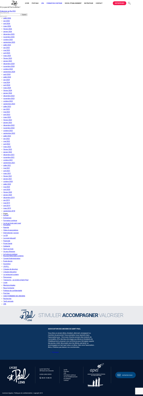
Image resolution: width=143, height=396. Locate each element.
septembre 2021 (9, 163)
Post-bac (6, 293)
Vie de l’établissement (70, 377)
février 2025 (7, 58)
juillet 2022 (7, 136)
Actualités (7, 225)
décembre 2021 (9, 155)
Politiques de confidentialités (23, 393)
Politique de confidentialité (12, 290)
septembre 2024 (9, 72)
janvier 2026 (7, 31)
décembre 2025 (9, 34)
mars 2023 (7, 117)
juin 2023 (6, 109)
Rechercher (7, 299)
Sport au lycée (8, 249)
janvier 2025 (7, 61)
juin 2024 (6, 80)
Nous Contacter (8, 288)
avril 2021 (6, 171)
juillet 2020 (7, 184)
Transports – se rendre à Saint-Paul (15, 280)
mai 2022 (6, 141)
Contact (66, 380)
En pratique (67, 378)
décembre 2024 (9, 64)
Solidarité (6, 246)
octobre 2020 (8, 181)
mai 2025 (6, 50)
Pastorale (6, 241)
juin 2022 (6, 139)
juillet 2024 (7, 77)
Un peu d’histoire (9, 251)
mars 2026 (7, 26)
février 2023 (7, 120)
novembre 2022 (9, 128)
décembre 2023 (9, 96)
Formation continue (10, 220)
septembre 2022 (9, 133)
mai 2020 (6, 187)
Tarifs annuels (8, 301)
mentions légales (7, 393)
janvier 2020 (7, 195)
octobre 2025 (8, 39)
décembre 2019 (9, 197)
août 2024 (7, 74)
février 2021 (7, 176)
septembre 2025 (9, 42)
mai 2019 (6, 203)
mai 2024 (6, 82)
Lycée (5, 282)
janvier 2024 (7, 93)
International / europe (11, 233)
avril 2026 (6, 23)
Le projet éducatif (9, 238)
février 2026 (7, 29)
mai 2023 (6, 112)
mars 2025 (7, 56)
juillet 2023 (7, 106)
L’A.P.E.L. (6, 266)
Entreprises (119, 3)
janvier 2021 (7, 179)
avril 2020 (6, 189)
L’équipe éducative (10, 272)
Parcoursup (7, 277)
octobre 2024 (8, 69)
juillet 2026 (7, 18)
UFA (4, 304)
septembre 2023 (9, 104)
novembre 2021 (9, 157)
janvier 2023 (7, 122)
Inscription (7, 264)
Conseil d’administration (11, 258)
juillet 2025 (7, 45)
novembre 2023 (9, 98)
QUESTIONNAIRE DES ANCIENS (14, 296)
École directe (7, 261)
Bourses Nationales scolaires (13, 256)
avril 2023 (6, 114)
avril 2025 (6, 53)
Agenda (6, 227)
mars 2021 (7, 173)
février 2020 (7, 192)
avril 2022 (6, 144)
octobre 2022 (8, 131)
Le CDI (5, 235)
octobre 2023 (8, 101)
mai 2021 (6, 168)
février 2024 (7, 90)
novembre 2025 (9, 37)
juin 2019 (6, 200)
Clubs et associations (10, 230)
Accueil (5, 215)
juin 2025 (6, 48)
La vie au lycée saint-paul (12, 223)
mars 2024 (7, 88)
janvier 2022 (7, 152)
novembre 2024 (9, 66)
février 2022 (7, 149)
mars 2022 (7, 147)
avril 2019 (6, 205)
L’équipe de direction (10, 269)
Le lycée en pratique (10, 254)
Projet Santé (7, 243)
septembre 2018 (9, 211)
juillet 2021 (7, 165)
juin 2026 (6, 21)
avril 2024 (6, 85)
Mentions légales (9, 285)
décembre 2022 (9, 125)
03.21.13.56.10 (46, 378)
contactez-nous (127, 375)
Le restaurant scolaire (11, 274)
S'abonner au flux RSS (8, 11)
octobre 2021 (8, 160)
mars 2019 (7, 208)
